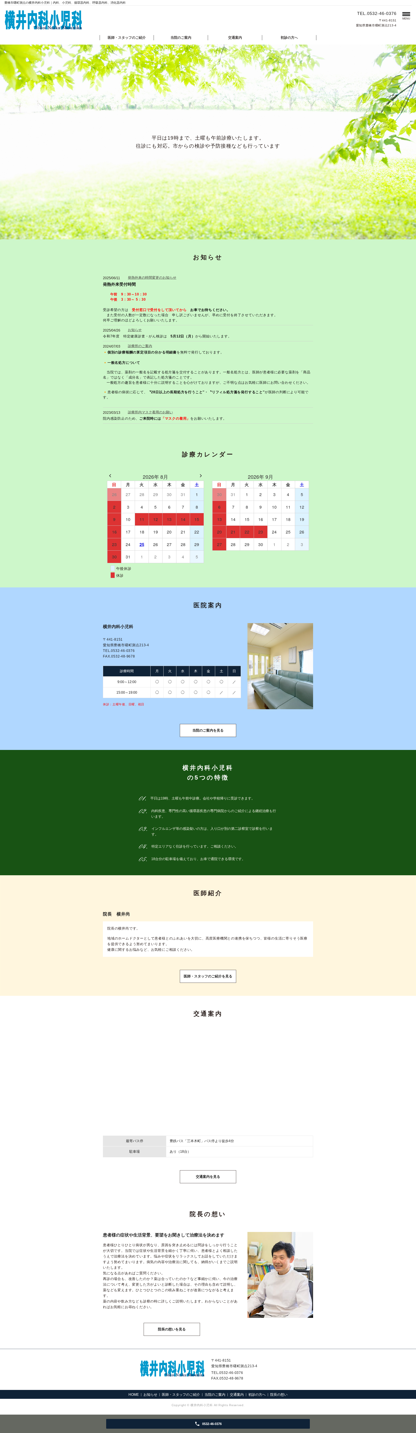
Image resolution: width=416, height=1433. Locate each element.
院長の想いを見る (172, 1329)
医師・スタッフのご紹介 (127, 37)
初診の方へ (289, 37)
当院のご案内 (181, 37)
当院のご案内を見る (208, 730)
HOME (133, 1394)
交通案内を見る (208, 1176)
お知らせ (150, 1394)
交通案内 (235, 37)
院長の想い (279, 1394)
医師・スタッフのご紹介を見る (208, 976)
